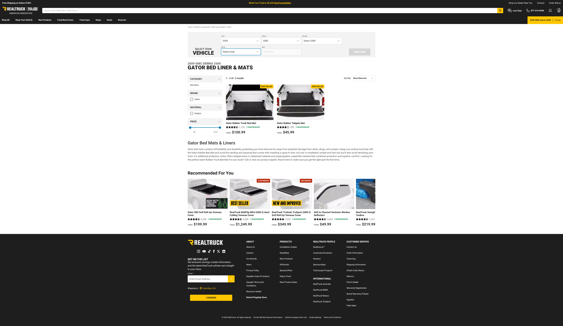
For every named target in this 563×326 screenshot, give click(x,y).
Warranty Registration (357, 288)
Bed (263, 47)
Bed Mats (194, 85)
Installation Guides (288, 247)
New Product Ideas (288, 282)
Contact (540, 3)
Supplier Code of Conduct (257, 276)
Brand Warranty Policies (357, 294)
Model (304, 36)
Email (191, 273)
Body (223, 47)
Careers (249, 253)
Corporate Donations (322, 253)
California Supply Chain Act (296, 317)
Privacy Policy (252, 270)
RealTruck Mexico (321, 296)
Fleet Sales (351, 305)
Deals (109, 20)
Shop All (6, 20)
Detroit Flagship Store (256, 297)
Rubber (198, 113)
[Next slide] (372, 203)
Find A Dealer (352, 282)
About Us (250, 247)
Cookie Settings (315, 317)
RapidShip (284, 253)
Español (350, 299)
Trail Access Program (322, 270)
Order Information (355, 253)
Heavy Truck (285, 276)
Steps (98, 20)
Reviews (317, 259)
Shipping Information (356, 264)
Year (223, 36)
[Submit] (231, 278)
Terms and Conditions (332, 317)
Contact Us (352, 247)
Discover (122, 20)
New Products (44, 20)
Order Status (555, 3)
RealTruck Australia (322, 284)
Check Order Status (355, 270)
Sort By (347, 78)
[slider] (190, 127)
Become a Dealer (253, 291)
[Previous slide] (191, 203)
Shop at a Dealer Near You (520, 3)
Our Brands (251, 259)
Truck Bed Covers (65, 20)
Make (264, 36)
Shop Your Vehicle (24, 20)
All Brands (284, 264)
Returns (350, 276)
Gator (197, 99)
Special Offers (286, 270)
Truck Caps (84, 20)
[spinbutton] (194, 132)
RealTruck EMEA (320, 290)
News (248, 264)
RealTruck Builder (282, 3)
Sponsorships (319, 264)
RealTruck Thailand (321, 301)
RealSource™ (319, 247)
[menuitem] (5, 20)
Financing (351, 259)
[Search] (500, 10)
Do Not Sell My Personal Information (268, 317)
